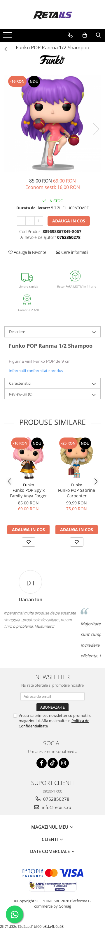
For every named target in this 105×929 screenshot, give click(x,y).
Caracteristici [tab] (20, 383)
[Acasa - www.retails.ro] (52, 14)
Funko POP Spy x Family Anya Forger (28, 493)
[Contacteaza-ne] (70, 35)
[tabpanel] (52, 123)
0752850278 (55, 799)
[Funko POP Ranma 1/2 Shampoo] (52, 123)
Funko (28, 484)
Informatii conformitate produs (36, 370)
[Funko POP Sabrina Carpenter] (76, 458)
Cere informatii (74, 252)
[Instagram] (64, 763)
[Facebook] (41, 763)
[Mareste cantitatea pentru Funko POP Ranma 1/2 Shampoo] (38, 221)
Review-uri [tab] (20, 394)
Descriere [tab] (17, 331)
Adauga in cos (68, 221)
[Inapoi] (4, 49)
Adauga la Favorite (29, 252)
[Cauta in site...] (98, 35)
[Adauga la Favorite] (28, 542)
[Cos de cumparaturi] (84, 35)
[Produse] (8, 36)
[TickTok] (53, 763)
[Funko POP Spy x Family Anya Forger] (28, 458)
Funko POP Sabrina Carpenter (76, 493)
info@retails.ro (56, 807)
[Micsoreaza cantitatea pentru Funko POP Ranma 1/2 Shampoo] (21, 221)
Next (96, 129)
